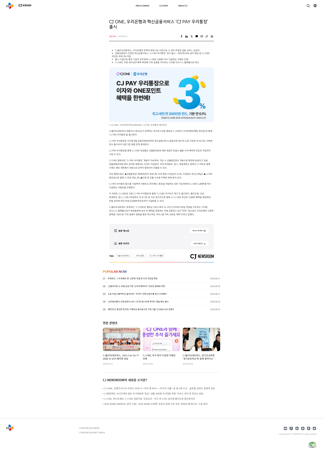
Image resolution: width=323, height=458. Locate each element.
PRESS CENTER (142, 5)
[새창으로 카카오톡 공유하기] (197, 36)
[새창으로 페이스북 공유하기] (182, 36)
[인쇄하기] (212, 36)
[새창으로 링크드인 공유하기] (187, 36)
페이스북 (291, 428)
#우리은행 (140, 255)
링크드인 (297, 428)
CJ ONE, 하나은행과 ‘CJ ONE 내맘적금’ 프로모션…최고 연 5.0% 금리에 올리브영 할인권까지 (149, 398)
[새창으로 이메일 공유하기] (202, 36)
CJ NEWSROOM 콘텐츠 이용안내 (92, 432)
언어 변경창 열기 (315, 5)
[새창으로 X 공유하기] (192, 36)
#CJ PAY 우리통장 (156, 255)
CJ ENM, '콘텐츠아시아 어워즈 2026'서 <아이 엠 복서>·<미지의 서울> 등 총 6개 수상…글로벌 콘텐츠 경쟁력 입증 (159, 388)
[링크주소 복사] (207, 36)
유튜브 (285, 428)
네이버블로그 (303, 428)
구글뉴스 (308, 428)
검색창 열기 (308, 5)
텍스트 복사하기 (198, 230)
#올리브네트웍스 (124, 255)
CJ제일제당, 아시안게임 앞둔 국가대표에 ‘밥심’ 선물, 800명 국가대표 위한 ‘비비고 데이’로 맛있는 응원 (153, 393)
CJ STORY (163, 5)
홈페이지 (314, 428)
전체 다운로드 (198, 243)
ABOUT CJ (182, 5)
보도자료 (112, 36)
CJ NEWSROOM (10, 6)
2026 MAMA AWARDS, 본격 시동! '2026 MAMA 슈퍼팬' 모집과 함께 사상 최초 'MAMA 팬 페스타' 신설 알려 (156, 403)
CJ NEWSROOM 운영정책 (89, 428)
